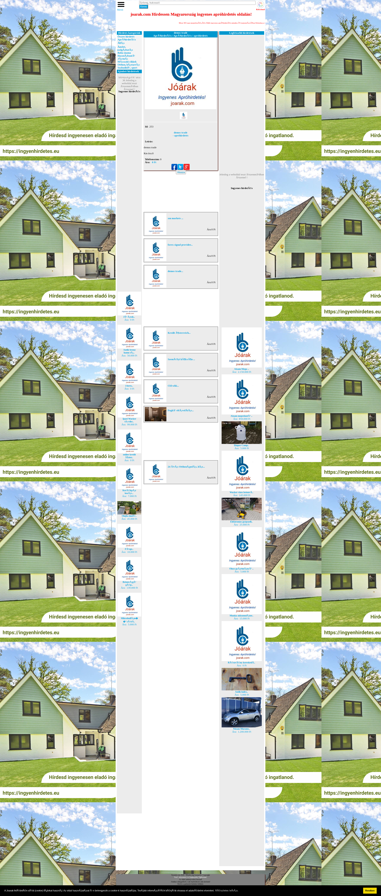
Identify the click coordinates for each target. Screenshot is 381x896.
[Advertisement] (129, 146)
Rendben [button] (370, 890)
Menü (120, 9)
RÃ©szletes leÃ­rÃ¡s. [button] (226, 890)
